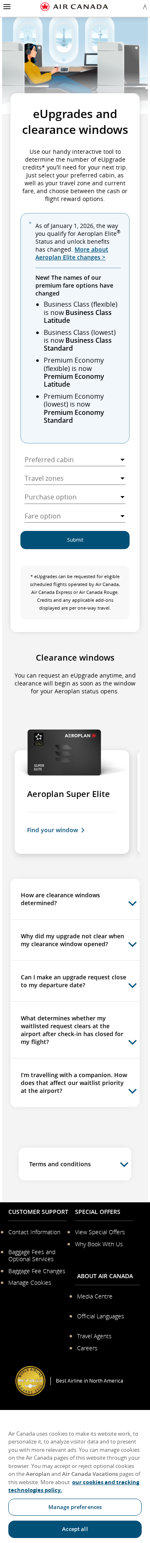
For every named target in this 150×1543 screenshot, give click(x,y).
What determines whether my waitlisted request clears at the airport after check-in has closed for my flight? (72, 1030)
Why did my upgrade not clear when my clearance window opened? (72, 940)
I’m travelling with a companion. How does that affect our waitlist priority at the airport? (74, 1083)
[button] (6, 6)
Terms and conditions (60, 1164)
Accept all (75, 1529)
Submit (75, 539)
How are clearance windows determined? (60, 899)
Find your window (52, 830)
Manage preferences (75, 1507)
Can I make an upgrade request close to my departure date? (73, 981)
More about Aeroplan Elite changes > (71, 253)
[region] (75, 1476)
